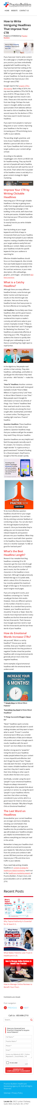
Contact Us (24, 10)
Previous (12, 1007)
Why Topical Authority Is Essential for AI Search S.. (18, 922)
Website (14, 10)
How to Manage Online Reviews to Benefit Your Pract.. (18, 985)
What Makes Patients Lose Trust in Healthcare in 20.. (18, 954)
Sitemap (7, 1093)
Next (26, 1007)
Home (7, 10)
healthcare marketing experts (20, 873)
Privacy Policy (17, 1093)
